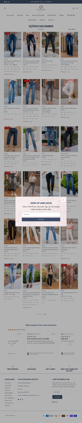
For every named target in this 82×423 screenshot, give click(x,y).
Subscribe (41, 219)
